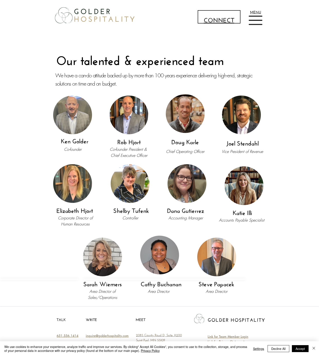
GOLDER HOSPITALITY (236, 319)
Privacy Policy (150, 350)
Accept (300, 348)
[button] (255, 12)
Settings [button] (258, 348)
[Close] (313, 349)
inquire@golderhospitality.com (107, 336)
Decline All (278, 348)
